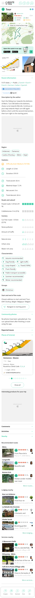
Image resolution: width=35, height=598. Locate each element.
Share (23, 594)
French (4, 85)
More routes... (28, 486)
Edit (30, 594)
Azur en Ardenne (8, 494)
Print (11, 594)
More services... (27, 580)
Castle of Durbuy (8, 155)
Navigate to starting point (16, 307)
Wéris (19, 155)
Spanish (24, 85)
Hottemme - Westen (11, 358)
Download (17, 594)
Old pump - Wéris (8, 554)
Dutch (28, 83)
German (11, 85)
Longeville (6, 460)
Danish (21, 83)
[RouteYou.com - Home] (9, 3)
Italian (17, 85)
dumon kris (20, 13)
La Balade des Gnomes (11, 507)
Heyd (25, 155)
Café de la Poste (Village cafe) (13, 567)
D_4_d (22, 366)
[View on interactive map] (17, 43)
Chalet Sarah (7, 519)
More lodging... (28, 533)
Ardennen (6, 151)
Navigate (5, 594)
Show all (17, 385)
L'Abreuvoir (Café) (9, 541)
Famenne (15, 151)
